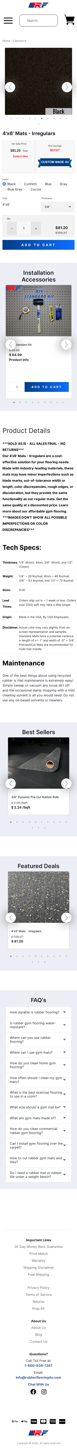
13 (45, 828)
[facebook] (33, 1392)
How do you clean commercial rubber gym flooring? (33, 1131)
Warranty (39, 1260)
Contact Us (38, 1341)
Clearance (19, 40)
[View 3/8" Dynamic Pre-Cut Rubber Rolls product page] (38, 764)
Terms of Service (38, 1295)
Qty (8, 218)
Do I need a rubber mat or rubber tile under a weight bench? (36, 1175)
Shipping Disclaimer (38, 1267)
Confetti (30, 184)
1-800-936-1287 (38, 1365)
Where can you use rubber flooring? (30, 1040)
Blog (38, 1334)
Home (6, 40)
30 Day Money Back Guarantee (38, 1247)
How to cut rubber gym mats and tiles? (36, 1160)
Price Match (38, 1253)
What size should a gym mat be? (35, 1107)
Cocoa (36, 189)
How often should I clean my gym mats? (36, 1080)
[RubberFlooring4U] (38, 5)
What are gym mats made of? (33, 1118)
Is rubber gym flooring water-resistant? (33, 1025)
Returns (38, 1301)
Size (4, 198)
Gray (63, 184)
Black (11, 184)
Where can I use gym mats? (31, 1052)
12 (39, 828)
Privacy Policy (38, 1288)
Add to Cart (38, 245)
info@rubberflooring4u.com (38, 1377)
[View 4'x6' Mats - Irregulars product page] (38, 899)
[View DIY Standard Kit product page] (39, 312)
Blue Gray (14, 189)
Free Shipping (38, 1274)
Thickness (46, 198)
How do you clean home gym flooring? (33, 1065)
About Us (38, 1328)
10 (66, 118)
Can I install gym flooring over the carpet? (36, 1145)
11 (39, 124)
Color (5, 179)
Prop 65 (38, 1308)
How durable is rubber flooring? (34, 1012)
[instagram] (44, 1393)
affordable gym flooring (47, 511)
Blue (48, 184)
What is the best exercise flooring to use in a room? (36, 1094)
